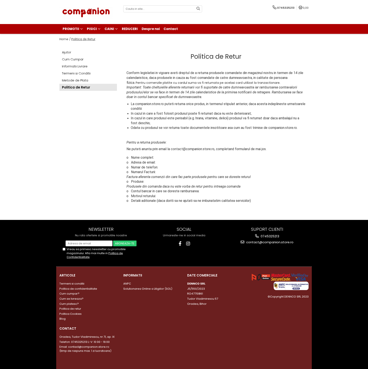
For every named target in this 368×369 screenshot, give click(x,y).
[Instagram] (188, 243)
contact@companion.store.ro (269, 242)
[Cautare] (198, 8)
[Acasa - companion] (86, 12)
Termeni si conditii (71, 284)
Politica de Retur (83, 39)
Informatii (132, 275)
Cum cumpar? (69, 294)
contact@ (178, 149)
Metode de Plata (75, 80)
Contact (67, 328)
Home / (65, 39)
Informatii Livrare (75, 66)
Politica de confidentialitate (78, 289)
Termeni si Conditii (76, 73)
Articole (67, 275)
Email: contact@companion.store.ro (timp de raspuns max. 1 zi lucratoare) (85, 349)
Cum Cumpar (72, 59)
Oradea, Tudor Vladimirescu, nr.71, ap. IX (87, 337)
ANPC (127, 284)
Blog (62, 319)
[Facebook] (180, 243)
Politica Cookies (70, 314)
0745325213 (269, 236)
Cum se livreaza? (71, 299)
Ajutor (66, 52)
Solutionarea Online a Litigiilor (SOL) (147, 289)
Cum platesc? (69, 304)
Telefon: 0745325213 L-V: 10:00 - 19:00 (84, 342)
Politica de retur (70, 309)
